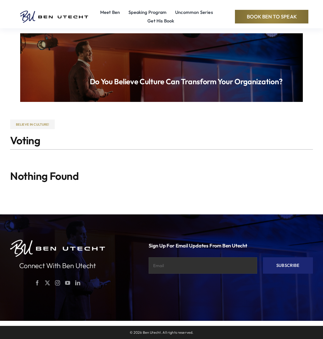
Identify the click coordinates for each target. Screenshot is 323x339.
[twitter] (47, 283)
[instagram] (57, 283)
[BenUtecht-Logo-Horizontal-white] (57, 241)
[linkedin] (77, 283)
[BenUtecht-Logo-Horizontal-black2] (54, 12)
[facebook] (37, 283)
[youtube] (67, 283)
